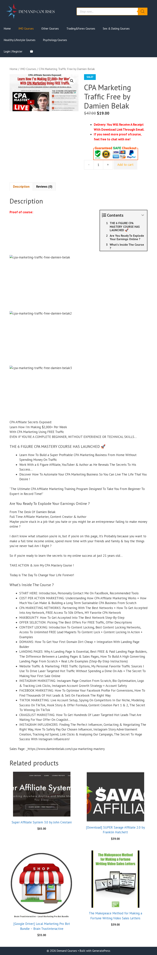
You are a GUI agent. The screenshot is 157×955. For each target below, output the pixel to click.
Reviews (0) (44, 186)
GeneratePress (101, 951)
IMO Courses (26, 28)
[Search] (142, 11)
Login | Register (13, 51)
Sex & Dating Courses (116, 28)
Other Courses (50, 28)
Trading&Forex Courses (80, 28)
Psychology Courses (55, 40)
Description (21, 186)
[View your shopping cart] (31, 51)
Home (7, 28)
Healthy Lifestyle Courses (19, 40)
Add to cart (125, 165)
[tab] (21, 187)
